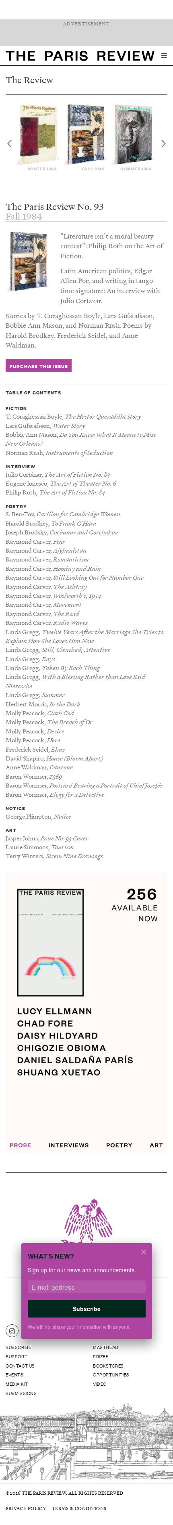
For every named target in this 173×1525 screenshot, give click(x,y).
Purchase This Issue (39, 366)
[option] (39, 138)
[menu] (164, 55)
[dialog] (86, 1296)
